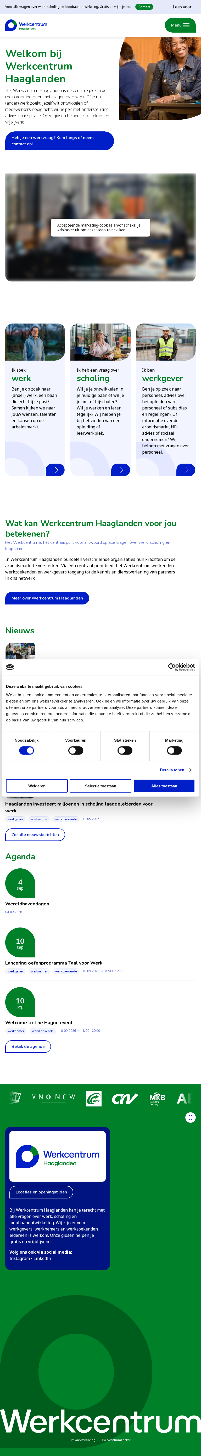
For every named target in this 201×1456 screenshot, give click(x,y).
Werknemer (39, 819)
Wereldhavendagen (27, 904)
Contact (144, 7)
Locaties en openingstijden (41, 1192)
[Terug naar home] (26, 25)
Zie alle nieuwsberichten (35, 835)
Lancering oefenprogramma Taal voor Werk (53, 963)
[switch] (75, 750)
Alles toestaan (164, 785)
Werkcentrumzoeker (116, 1440)
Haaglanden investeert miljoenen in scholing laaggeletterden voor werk (79, 807)
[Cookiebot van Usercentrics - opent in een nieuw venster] (172, 667)
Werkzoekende (66, 819)
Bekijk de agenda (28, 1046)
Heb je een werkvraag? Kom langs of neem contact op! (53, 141)
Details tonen (172, 770)
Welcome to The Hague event (38, 1022)
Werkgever (15, 819)
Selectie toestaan (100, 785)
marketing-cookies (97, 225)
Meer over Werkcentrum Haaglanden (47, 598)
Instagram (19, 1258)
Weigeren (37, 785)
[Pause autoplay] (190, 1117)
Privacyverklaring (83, 1440)
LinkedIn (42, 1258)
